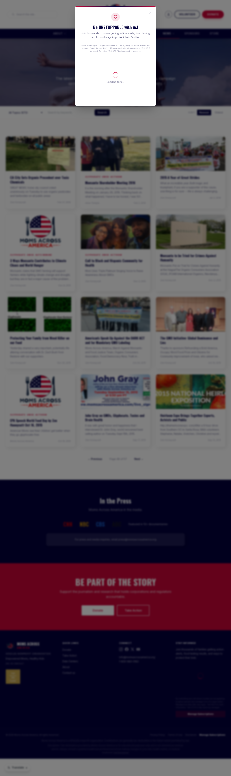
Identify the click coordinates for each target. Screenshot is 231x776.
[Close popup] (150, 12)
